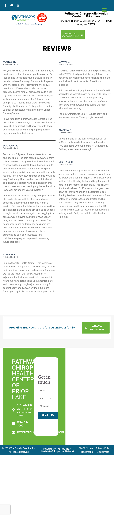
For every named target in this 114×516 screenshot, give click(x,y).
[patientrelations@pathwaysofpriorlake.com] (13, 432)
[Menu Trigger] (104, 9)
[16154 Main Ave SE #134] (13, 409)
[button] (96, 328)
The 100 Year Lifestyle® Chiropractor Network (57, 450)
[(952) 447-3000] (13, 423)
